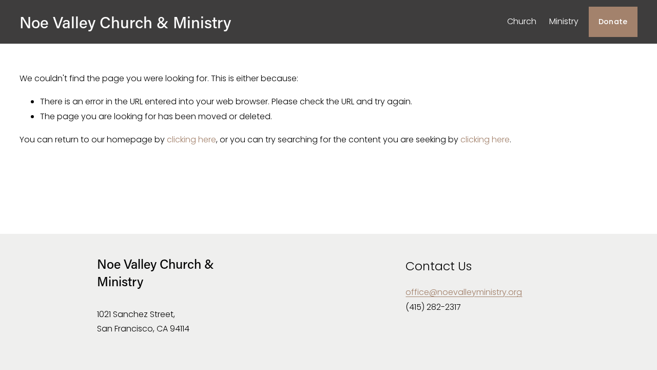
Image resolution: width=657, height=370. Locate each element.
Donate (613, 21)
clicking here (191, 139)
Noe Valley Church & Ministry (125, 21)
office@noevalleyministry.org (463, 292)
